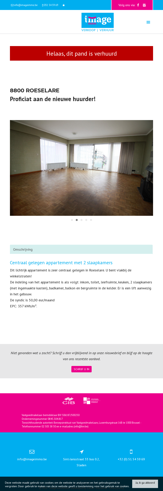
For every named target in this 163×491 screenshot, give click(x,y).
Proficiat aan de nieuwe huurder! (52, 99)
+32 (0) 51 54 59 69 (131, 459)
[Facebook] (138, 5)
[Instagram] (144, 5)
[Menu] (148, 22)
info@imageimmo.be (32, 459)
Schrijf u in (81, 369)
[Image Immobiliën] (98, 22)
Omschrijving (23, 249)
